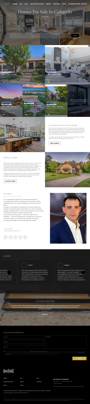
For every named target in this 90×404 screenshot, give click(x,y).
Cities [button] (70, 4)
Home (15, 4)
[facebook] (6, 237)
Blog (64, 4)
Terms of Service (80, 352)
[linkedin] (10, 237)
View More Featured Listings (78, 100)
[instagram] (20, 237)
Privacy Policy (8, 353)
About (48, 4)
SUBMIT (79, 358)
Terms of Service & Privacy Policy (10, 390)
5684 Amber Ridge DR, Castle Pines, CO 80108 (33, 107)
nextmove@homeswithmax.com (12, 230)
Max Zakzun (8, 194)
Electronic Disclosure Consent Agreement (39, 351)
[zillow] (15, 237)
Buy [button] (21, 4)
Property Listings (37, 390)
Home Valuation (37, 4)
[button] (6, 3)
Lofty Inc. (11, 392)
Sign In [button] (84, 4)
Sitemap (43, 390)
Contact (56, 4)
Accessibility (48, 390)
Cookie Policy (21, 390)
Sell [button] (26, 4)
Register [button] (76, 4)
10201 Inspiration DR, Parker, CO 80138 (9, 108)
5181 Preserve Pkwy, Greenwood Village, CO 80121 (56, 75)
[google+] (25, 237)
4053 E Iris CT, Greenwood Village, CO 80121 (55, 108)
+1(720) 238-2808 (8, 229)
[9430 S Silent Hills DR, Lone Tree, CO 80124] (22, 64)
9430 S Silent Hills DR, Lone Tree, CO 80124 (10, 75)
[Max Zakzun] (68, 218)
